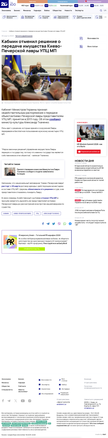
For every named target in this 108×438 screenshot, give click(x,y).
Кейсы (64, 385)
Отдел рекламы (90, 382)
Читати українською (23, 36)
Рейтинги (32, 2)
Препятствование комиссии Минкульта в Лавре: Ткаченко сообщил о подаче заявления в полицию (38, 171)
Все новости (93, 38)
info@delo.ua (89, 408)
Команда (87, 379)
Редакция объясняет (65, 393)
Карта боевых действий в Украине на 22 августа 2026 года (88, 201)
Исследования (47, 394)
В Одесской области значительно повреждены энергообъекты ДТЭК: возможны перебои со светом (89, 168)
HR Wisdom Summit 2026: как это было (89, 145)
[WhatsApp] (65, 224)
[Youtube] (22, 401)
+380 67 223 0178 (63, 402)
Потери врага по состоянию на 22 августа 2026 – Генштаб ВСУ (89, 191)
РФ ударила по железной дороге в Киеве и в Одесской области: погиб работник (89, 180)
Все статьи (93, 46)
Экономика (6, 10)
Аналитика (45, 389)
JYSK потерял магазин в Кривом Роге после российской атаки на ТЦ (90, 211)
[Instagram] (30, 401)
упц (37, 213)
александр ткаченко (51, 213)
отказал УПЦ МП (49, 198)
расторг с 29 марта (11, 186)
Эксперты (79, 10)
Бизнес (17, 10)
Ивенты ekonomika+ (23, 391)
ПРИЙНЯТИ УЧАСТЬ (32, 249)
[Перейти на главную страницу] (4, 4)
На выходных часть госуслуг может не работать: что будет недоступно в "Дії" (90, 222)
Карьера (37, 10)
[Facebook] (43, 224)
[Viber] (59, 224)
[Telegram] (48, 224)
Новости (68, 10)
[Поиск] (101, 10)
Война (46, 10)
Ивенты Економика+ (92, 1)
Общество (57, 10)
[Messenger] (70, 224)
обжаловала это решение (40, 189)
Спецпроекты (63, 2)
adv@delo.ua (61, 404)
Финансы (27, 10)
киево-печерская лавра (22, 213)
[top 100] (13, 4)
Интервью (66, 389)
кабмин (6, 213)
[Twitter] (53, 224)
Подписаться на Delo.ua (90, 152)
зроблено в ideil (100, 434)
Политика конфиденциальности (93, 387)
